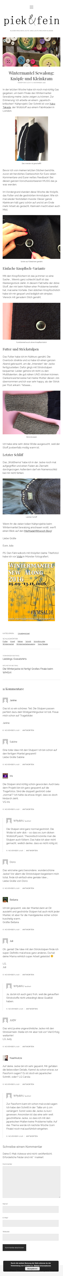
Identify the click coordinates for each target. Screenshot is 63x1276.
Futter (5, 641)
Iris (11, 775)
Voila (19, 556)
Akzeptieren (32, 1268)
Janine (13, 700)
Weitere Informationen (42, 1265)
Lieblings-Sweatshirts (15, 658)
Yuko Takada (43, 644)
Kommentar (7, 1164)
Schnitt (28, 641)
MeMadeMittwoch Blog (37, 530)
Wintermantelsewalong (25, 644)
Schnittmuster (39, 641)
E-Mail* (5, 1218)
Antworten (28, 730)
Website (6, 1232)
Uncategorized (24, 633)
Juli (11, 940)
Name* (5, 1204)
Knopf (12, 641)
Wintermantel (8, 644)
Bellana (14, 899)
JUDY (13, 1020)
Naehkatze (16, 1057)
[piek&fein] (31, 25)
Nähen (20, 641)
